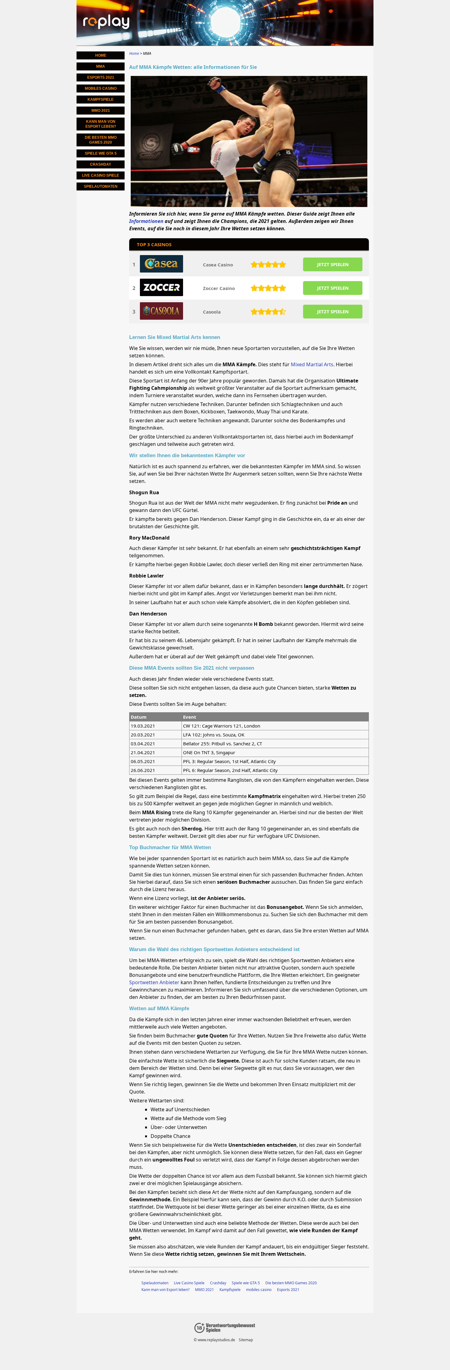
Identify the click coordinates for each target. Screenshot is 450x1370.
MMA (100, 66)
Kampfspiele (230, 1289)
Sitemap (246, 1339)
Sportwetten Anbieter (154, 982)
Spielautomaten (154, 1282)
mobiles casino (259, 1289)
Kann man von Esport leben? (165, 1289)
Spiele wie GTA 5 (246, 1282)
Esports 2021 (288, 1289)
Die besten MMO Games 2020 (291, 1282)
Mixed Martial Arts (312, 364)
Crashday (218, 1282)
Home (100, 55)
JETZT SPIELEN (333, 264)
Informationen (146, 221)
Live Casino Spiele (189, 1282)
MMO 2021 (204, 1289)
